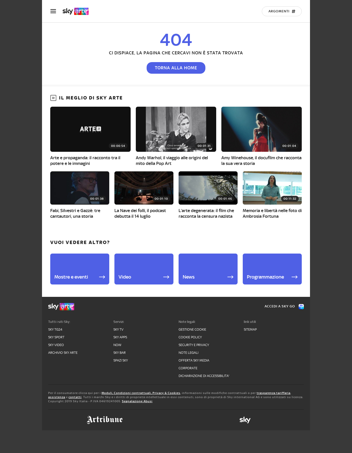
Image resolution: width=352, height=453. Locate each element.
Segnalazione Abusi (137, 401)
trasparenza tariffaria (273, 393)
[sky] (245, 420)
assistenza (56, 397)
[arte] (78, 11)
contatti (75, 397)
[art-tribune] (105, 420)
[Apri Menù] (56, 11)
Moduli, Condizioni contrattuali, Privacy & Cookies (141, 393)
